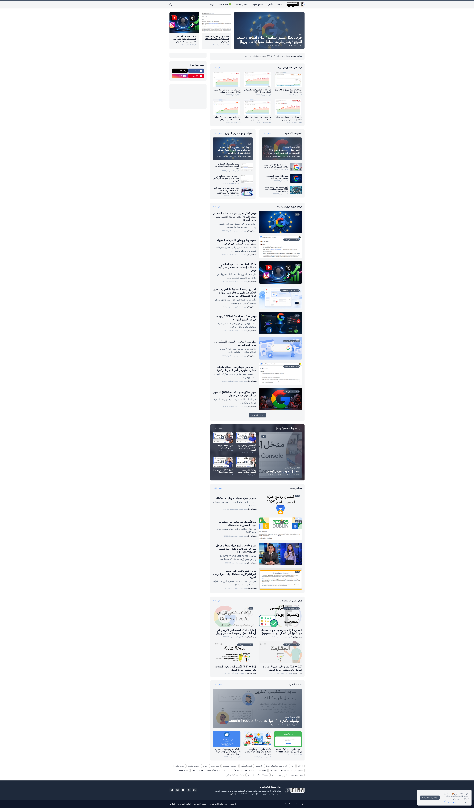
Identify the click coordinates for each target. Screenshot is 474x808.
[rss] (171, 790)
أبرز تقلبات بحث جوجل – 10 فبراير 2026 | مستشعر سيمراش (258, 118)
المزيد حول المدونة (231, 793)
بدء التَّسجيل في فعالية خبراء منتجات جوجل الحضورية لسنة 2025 (238, 523)
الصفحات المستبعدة (230, 766)
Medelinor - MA (290, 804)
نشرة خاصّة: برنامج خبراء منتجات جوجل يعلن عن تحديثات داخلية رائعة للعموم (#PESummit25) (236, 548)
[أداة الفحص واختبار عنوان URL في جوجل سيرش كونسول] (246, 437)
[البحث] (171, 4)
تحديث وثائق (179, 766)
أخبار (292, 766)
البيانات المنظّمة (246, 766)
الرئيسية (280, 4)
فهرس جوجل (277, 775)
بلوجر (205, 766)
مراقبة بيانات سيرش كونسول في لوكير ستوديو (247, 471)
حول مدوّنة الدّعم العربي (218, 804)
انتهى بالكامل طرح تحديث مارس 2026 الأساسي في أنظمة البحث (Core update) (276, 189)
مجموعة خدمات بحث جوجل (258, 775)
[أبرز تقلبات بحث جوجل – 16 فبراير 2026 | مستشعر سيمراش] (226, 79)
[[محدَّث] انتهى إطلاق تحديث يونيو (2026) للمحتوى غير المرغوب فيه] (296, 167)
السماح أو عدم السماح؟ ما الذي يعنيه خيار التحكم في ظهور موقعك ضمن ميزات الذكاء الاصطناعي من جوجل (235, 292)
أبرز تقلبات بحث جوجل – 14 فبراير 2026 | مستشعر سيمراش (289, 118)
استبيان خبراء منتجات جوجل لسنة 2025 (236, 498)
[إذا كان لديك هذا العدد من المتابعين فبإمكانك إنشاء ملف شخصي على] (184, 22)
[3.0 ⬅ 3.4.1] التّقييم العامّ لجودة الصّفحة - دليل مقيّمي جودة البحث (235, 668)
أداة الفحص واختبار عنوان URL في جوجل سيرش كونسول (247, 447)
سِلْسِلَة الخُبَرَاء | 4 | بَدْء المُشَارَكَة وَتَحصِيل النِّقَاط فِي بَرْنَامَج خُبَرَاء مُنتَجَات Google (227, 751)
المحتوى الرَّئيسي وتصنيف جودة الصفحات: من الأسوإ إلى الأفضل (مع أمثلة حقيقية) (280, 632)
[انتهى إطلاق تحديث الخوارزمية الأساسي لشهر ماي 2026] (296, 178)
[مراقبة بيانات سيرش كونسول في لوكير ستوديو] (246, 462)
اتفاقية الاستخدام (184, 804)
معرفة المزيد (451, 801)
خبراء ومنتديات (197, 770)
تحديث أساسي (193, 766)
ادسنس (259, 766)
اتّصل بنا (172, 804)
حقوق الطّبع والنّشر (213, 770)
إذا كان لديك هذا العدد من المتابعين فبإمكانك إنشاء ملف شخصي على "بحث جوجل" (184, 39)
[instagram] (177, 790)
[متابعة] (214, 56)
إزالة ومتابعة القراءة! (429, 798)
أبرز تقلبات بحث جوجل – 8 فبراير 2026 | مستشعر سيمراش (227, 118)
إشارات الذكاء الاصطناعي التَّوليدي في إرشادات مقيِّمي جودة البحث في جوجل (236, 632)
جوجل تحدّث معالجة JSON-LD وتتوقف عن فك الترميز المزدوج (236, 318)
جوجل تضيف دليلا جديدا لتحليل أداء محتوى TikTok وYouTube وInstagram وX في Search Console (226, 190)
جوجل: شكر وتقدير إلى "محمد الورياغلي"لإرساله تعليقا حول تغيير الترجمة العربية (235, 574)
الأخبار (270, 4)
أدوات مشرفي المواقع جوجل (276, 766)
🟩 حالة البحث (225, 4)
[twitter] (189, 790)
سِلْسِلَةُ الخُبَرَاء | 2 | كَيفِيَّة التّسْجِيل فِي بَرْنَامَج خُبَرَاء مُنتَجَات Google (288, 750)
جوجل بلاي (262, 770)
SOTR (300, 766)
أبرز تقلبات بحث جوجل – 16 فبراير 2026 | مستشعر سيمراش (227, 91)
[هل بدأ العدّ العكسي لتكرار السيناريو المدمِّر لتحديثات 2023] (257, 79)
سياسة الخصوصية (200, 804)
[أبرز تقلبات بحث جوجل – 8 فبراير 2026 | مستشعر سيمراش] (226, 107)
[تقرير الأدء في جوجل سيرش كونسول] (223, 437)
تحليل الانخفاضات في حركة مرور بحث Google (223, 471)
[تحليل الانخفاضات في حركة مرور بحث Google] (223, 462)
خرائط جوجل (183, 770)
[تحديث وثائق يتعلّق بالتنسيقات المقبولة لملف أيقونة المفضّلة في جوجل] (216, 22)
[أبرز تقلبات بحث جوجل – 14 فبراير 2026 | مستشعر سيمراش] (288, 107)
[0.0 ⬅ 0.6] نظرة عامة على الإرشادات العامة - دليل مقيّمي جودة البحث (282, 668)
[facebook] (194, 790)
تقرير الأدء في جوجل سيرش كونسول (225, 446)
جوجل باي (273, 770)
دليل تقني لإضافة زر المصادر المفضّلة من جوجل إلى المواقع (235, 343)
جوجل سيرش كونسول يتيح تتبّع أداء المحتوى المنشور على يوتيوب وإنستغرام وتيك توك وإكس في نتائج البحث (253, 56)
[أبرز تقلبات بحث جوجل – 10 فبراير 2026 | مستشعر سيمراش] (257, 107)
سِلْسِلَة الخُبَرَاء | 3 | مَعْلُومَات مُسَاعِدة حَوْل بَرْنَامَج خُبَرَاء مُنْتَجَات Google (258, 751)
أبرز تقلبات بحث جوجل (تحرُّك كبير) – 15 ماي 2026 (288, 91)
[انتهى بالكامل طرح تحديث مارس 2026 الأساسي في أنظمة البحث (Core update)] (296, 190)
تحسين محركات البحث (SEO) (292, 770)
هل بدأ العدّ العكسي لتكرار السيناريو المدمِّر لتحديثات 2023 (257, 91)
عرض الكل (218, 67)
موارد (212, 4)
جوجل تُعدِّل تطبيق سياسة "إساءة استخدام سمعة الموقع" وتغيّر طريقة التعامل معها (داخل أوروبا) (235, 216)
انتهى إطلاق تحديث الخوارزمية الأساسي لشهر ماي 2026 (277, 177)
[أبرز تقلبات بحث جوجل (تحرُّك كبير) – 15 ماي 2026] (288, 79)
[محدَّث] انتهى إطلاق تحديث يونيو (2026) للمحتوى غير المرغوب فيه (276, 166)
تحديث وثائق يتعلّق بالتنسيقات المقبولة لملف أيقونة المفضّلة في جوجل (217, 39)
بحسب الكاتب (241, 4)
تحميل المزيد (258, 415)
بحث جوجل (215, 766)
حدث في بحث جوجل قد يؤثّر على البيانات (239, 770)
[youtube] (183, 790)
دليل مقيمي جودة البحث (294, 775)
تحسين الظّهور (257, 4)
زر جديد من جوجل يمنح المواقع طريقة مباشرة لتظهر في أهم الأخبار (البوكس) (226, 178)
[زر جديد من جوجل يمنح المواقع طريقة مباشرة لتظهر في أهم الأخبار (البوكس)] (247, 179)
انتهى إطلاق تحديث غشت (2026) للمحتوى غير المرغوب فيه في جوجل (235, 394)
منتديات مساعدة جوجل (235, 775)
